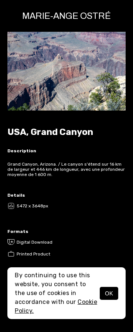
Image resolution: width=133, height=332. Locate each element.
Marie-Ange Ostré (66, 16)
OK (109, 293)
